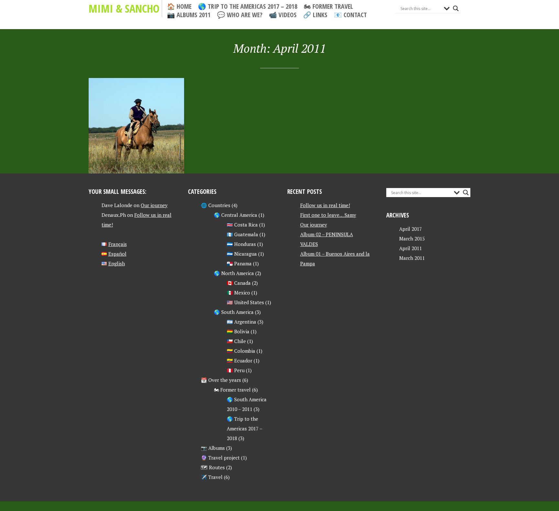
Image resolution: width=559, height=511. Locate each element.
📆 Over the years (221, 380)
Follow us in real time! (325, 205)
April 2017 (410, 229)
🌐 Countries (215, 205)
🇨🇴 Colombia (241, 351)
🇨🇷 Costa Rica (242, 224)
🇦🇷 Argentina (241, 321)
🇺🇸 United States (245, 302)
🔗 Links (315, 15)
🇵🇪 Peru (236, 370)
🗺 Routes (213, 467)
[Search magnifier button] (455, 8)
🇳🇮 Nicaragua (242, 253)
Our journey (154, 205)
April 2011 (410, 248)
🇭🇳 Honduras (241, 244)
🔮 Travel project (220, 457)
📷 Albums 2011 (189, 15)
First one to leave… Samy (328, 215)
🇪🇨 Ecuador (239, 360)
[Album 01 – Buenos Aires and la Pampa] (136, 125)
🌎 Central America (235, 215)
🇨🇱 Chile (236, 341)
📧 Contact (350, 15)
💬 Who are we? (239, 15)
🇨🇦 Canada (239, 283)
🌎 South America (234, 312)
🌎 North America (234, 273)
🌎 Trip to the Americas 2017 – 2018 (247, 6)
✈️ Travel (212, 477)
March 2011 (412, 258)
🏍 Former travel (328, 6)
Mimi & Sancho (124, 8)
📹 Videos (283, 15)
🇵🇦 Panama (239, 263)
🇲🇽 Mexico (238, 292)
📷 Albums (213, 448)
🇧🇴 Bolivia (238, 331)
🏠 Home (179, 6)
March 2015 (412, 238)
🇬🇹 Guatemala (242, 234)
